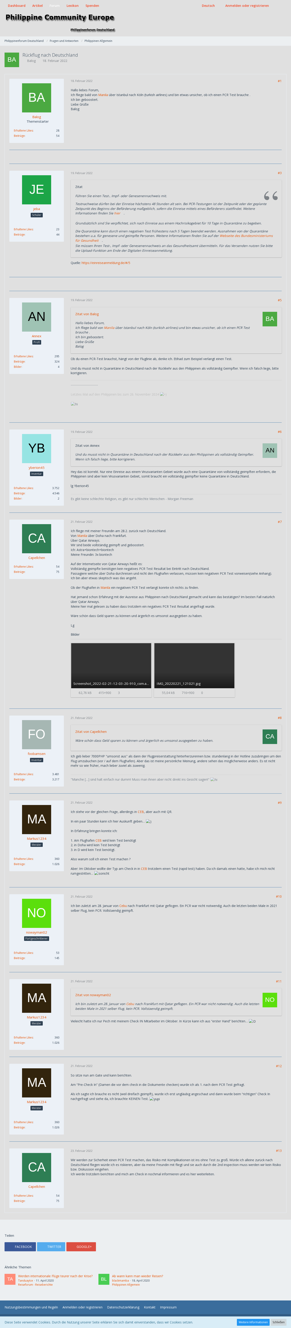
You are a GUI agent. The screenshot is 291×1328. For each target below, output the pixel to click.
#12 (279, 1066)
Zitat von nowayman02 (93, 995)
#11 (279, 981)
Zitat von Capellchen (91, 731)
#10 (279, 896)
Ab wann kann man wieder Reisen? (137, 1276)
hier (117, 213)
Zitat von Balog (87, 314)
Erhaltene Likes (23, 130)
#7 (280, 522)
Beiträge (19, 136)
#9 (280, 802)
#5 (280, 300)
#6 (280, 431)
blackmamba (120, 1280)
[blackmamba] (103, 1280)
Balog (31, 60)
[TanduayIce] (10, 1280)
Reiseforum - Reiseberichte (35, 1285)
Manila (103, 95)
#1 (280, 81)
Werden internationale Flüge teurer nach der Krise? (55, 1276)
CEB (141, 812)
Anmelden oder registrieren (247, 5)
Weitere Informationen (253, 1322)
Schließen (279, 1322)
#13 (279, 1150)
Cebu (123, 906)
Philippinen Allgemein (126, 1285)
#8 (280, 718)
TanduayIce (25, 1280)
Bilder (18, 367)
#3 (280, 173)
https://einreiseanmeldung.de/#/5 (106, 263)
